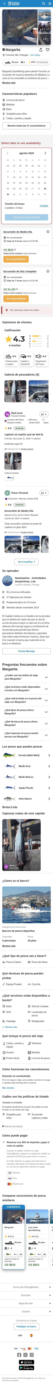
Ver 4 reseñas (25, 562)
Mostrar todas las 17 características (27, 126)
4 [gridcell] (38, 194)
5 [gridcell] (45, 194)
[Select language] (31, 1335)
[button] (26, 206)
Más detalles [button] (8, 1088)
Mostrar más (11, 1027)
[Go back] (4, 4)
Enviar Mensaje (26, 651)
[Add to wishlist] (48, 50)
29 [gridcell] (45, 188)
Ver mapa (35, 55)
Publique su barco (26, 1326)
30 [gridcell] (8, 194)
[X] (25, 1355)
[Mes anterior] (45, 153)
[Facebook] (19, 1355)
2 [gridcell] (26, 194)
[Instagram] (32, 1355)
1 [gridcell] (20, 194)
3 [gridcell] (32, 194)
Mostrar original (27, 449)
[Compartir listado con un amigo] (41, 50)
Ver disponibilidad (16, 259)
